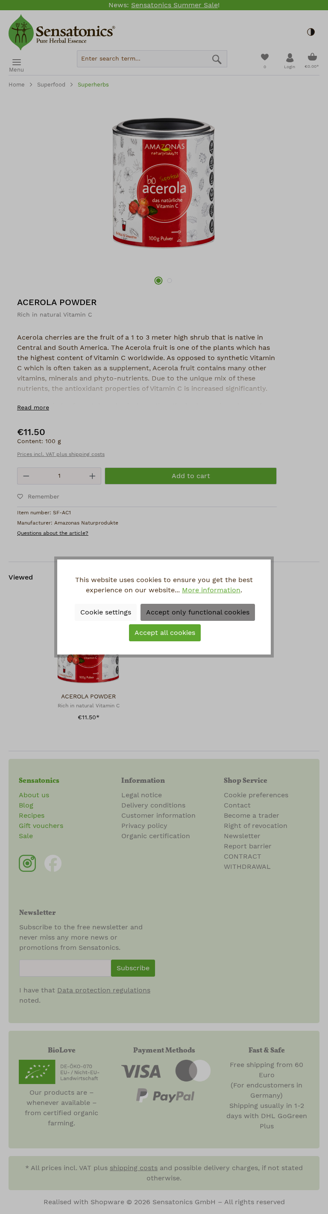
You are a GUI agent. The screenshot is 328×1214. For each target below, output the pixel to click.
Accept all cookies (165, 633)
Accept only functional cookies (197, 612)
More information (211, 590)
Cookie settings (105, 612)
